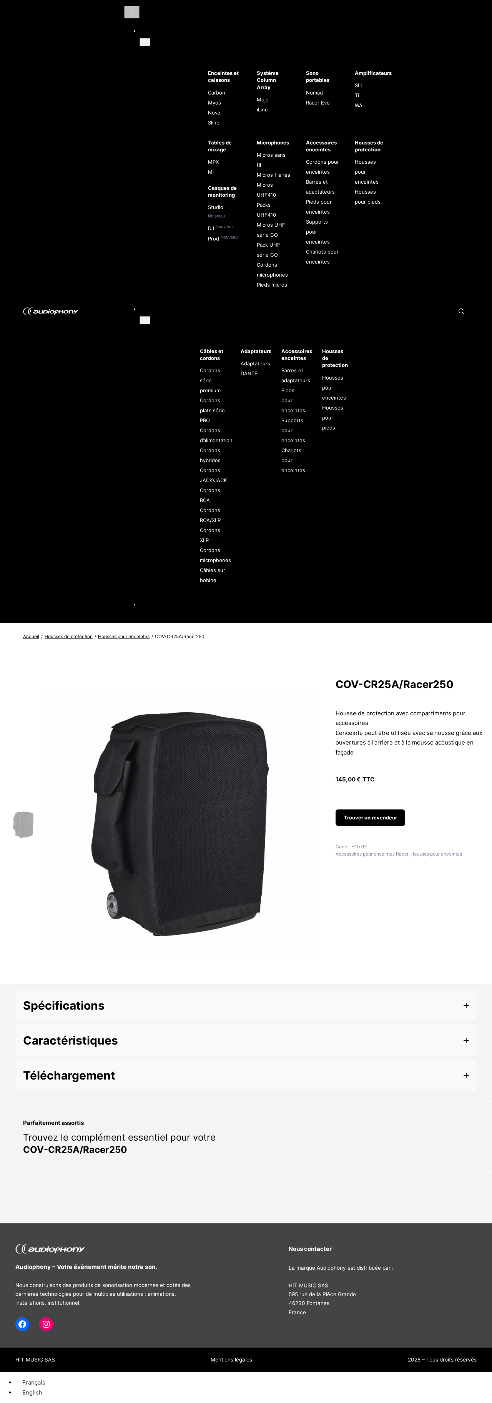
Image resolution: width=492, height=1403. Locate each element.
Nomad (314, 93)
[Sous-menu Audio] (145, 42)
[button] (246, 1005)
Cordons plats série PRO (212, 410)
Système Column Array (268, 80)
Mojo (263, 99)
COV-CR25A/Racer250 (75, 1149)
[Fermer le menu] (132, 12)
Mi (211, 172)
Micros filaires (273, 175)
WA (358, 105)
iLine (262, 109)
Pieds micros (272, 285)
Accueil (31, 636)
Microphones (273, 142)
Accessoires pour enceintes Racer (372, 854)
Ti (357, 95)
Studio (215, 207)
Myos (214, 103)
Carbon (216, 93)
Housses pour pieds (332, 418)
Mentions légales (231, 1360)
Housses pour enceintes (124, 636)
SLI (358, 85)
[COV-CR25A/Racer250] (179, 976)
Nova (214, 112)
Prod (214, 238)
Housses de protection (69, 636)
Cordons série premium (210, 380)
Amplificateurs (373, 73)
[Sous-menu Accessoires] (145, 320)
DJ (212, 228)
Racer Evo (318, 103)
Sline (213, 122)
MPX (213, 162)
